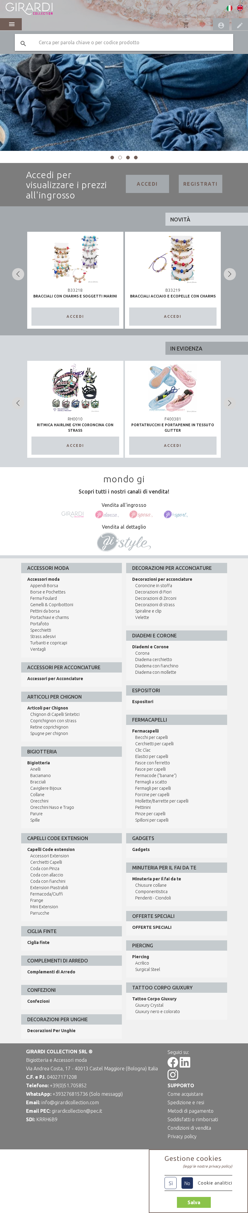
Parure (36, 813)
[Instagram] (173, 1078)
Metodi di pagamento (191, 1111)
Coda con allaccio (46, 874)
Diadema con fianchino (156, 665)
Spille (35, 820)
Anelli (35, 769)
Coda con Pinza (44, 868)
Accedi (147, 184)
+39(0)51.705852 (68, 1085)
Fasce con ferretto (152, 762)
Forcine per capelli (152, 794)
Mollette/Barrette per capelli (161, 801)
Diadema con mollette (155, 672)
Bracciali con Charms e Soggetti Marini (75, 296)
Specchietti (40, 630)
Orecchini (39, 801)
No (187, 1183)
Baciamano (40, 775)
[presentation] (18, 274)
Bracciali (38, 781)
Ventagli (38, 649)
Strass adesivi (43, 636)
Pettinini (143, 807)
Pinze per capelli (150, 813)
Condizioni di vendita (189, 1128)
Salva (194, 1202)
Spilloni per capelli (151, 820)
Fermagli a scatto (151, 781)
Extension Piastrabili (49, 887)
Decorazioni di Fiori (153, 592)
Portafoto (39, 623)
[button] (112, 157)
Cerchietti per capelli (154, 743)
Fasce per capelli (150, 769)
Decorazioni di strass (155, 604)
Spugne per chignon (49, 733)
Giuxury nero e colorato (157, 1011)
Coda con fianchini (47, 881)
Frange (36, 900)
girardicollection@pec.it (77, 1111)
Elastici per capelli (151, 756)
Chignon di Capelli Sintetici (55, 714)
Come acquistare (185, 1094)
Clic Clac (143, 750)
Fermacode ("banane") (156, 775)
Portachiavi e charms (49, 617)
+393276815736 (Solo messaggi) (88, 1094)
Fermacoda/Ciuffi (46, 894)
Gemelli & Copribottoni (51, 604)
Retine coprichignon (49, 727)
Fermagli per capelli (153, 788)
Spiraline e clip (148, 611)
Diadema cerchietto (153, 659)
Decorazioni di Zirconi (155, 598)
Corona (142, 653)
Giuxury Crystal (149, 1005)
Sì (171, 1183)
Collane (37, 794)
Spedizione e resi (186, 1102)
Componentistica (151, 891)
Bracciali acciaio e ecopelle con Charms (173, 296)
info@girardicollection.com (70, 1102)
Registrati (200, 184)
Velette (142, 617)
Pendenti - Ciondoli (153, 898)
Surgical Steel (147, 969)
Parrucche (39, 913)
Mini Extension (44, 906)
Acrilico (142, 963)
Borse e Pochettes (48, 592)
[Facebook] (173, 1065)
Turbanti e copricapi (48, 642)
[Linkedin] (185, 1065)
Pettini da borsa (45, 611)
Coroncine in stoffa (153, 585)
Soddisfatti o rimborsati (193, 1119)
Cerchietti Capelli (46, 862)
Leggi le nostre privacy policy (207, 1166)
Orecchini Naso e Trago (52, 807)
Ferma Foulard (43, 598)
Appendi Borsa (44, 585)
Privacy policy (182, 1136)
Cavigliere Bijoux (45, 788)
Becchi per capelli (151, 737)
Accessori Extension (49, 855)
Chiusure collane (151, 885)
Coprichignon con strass (53, 720)
